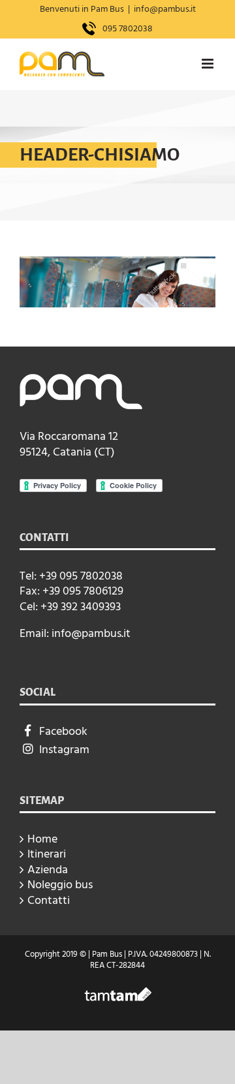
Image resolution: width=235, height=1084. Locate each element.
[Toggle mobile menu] (208, 63)
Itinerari (46, 853)
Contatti (48, 900)
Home (42, 838)
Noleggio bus (60, 884)
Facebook (63, 731)
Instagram (64, 749)
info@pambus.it (165, 9)
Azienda (47, 869)
